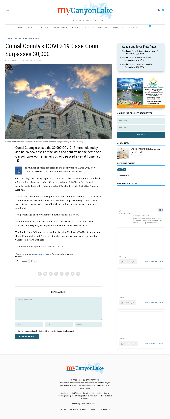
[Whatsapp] (67, 274)
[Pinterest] (56, 274)
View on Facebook (151, 262)
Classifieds (88, 27)
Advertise (103, 27)
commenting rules (40, 254)
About (31, 27)
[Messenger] (45, 274)
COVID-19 (23, 38)
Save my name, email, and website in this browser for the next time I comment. (46, 331)
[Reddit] (73, 274)
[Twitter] (163, 10)
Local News (43, 27)
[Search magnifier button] (150, 26)
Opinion (75, 27)
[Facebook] (159, 10)
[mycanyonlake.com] (125, 212)
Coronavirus (11, 38)
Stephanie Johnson (16, 61)
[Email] (78, 274)
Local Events (60, 27)
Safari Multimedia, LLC (90, 404)
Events (83, 410)
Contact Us (117, 27)
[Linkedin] (62, 274)
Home (21, 27)
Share (161, 262)
